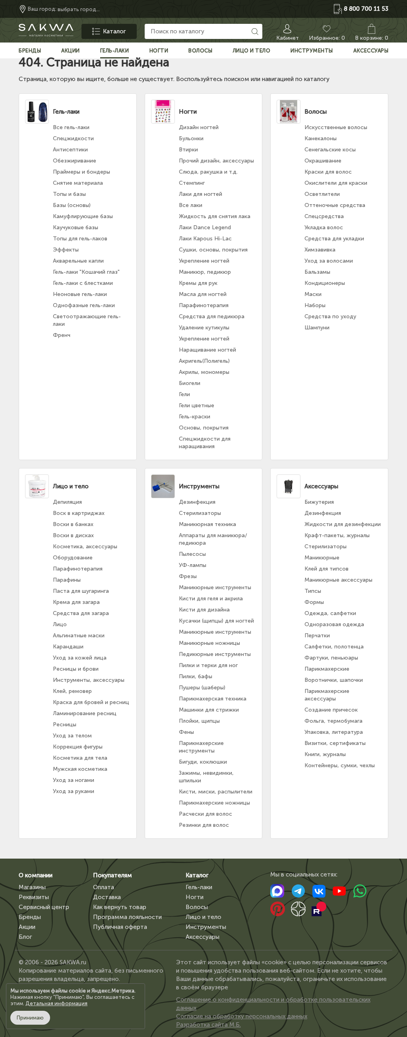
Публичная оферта (120, 927)
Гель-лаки (199, 887)
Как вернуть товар (119, 907)
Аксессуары (202, 936)
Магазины (32, 887)
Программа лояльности (127, 917)
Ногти (195, 897)
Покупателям (112, 875)
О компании (35, 875)
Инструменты (206, 927)
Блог (25, 936)
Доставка (107, 897)
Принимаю (30, 1018)
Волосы (197, 907)
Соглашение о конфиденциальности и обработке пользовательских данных (273, 1004)
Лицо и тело (203, 917)
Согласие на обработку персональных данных (241, 1016)
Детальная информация (56, 1003)
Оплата (103, 887)
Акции (27, 927)
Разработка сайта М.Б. (208, 1024)
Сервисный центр (44, 907)
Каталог (197, 875)
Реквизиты (34, 897)
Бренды (30, 917)
